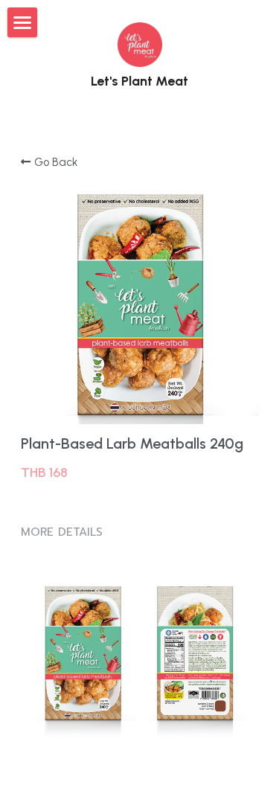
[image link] (140, 44)
